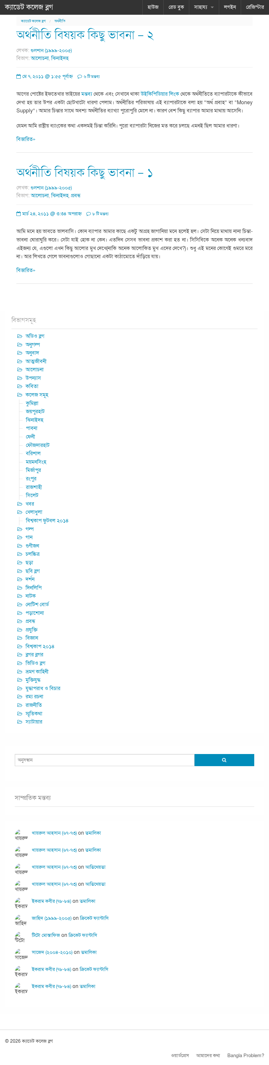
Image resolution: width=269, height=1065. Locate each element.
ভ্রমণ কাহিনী (37, 671)
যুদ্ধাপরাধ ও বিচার (43, 688)
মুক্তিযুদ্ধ (33, 680)
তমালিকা (93, 833)
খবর (30, 504)
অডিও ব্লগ (35, 336)
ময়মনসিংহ (36, 462)
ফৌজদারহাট (38, 445)
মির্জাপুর (33, 470)
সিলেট (32, 495)
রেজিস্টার (255, 7)
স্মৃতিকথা (34, 713)
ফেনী (30, 436)
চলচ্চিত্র (33, 554)
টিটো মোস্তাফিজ (46, 935)
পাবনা (31, 428)
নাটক (31, 596)
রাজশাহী (34, 487)
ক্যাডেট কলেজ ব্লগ (29, 7)
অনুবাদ (32, 353)
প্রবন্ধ (76, 195)
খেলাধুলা (34, 512)
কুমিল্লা (32, 403)
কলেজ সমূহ (37, 394)
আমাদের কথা (208, 1055)
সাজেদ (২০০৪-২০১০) (52, 952)
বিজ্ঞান (32, 638)
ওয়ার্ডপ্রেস (180, 1055)
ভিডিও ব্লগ (35, 663)
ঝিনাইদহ (60, 58)
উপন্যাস (33, 378)
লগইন (230, 7)
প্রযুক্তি (31, 629)
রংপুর (31, 478)
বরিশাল (33, 453)
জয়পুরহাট (35, 411)
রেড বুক (176, 7)
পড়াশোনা (35, 613)
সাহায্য (200, 7)
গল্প (30, 529)
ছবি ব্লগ (33, 571)
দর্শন (30, 579)
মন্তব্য (86, 94)
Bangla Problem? (245, 1055)
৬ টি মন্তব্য (91, 76)
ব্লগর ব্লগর (34, 654)
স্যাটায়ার (34, 722)
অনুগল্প (33, 344)
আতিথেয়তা (95, 867)
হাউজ (153, 7)
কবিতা (32, 386)
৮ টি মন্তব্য (100, 214)
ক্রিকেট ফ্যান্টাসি (94, 918)
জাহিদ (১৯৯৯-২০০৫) (52, 918)
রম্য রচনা (34, 696)
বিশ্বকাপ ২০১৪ (40, 646)
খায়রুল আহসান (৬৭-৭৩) (54, 833)
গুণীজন (32, 546)
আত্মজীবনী (36, 361)
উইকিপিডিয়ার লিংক (160, 94)
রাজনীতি (34, 705)
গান (29, 537)
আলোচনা (40, 58)
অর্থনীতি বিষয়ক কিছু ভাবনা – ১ (84, 173)
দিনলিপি (34, 587)
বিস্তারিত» (25, 139)
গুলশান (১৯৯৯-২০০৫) (51, 50)
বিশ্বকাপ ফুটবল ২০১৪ (47, 520)
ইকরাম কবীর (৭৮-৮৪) (51, 901)
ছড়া (29, 562)
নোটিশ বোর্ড (37, 604)
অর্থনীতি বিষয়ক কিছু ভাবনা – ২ (85, 35)
